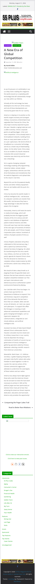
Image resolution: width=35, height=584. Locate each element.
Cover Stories (8, 541)
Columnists (8, 45)
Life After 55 (8, 503)
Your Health (8, 513)
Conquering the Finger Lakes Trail (16, 402)
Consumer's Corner (10, 487)
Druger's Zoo (8, 490)
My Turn (6, 506)
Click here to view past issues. (17, 458)
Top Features (6, 535)
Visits (5, 525)
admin (20, 62)
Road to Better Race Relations (20, 407)
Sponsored (5, 532)
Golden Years (16, 45)
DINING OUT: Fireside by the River (19, 6)
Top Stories (5, 539)
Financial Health (9, 493)
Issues (4, 529)
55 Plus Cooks (8, 481)
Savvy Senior (8, 509)
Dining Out (7, 519)
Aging (6, 484)
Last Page (7, 522)
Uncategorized (6, 545)
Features (5, 516)
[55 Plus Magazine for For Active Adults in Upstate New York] (4, 31)
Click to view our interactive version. (17, 454)
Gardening (7, 497)
